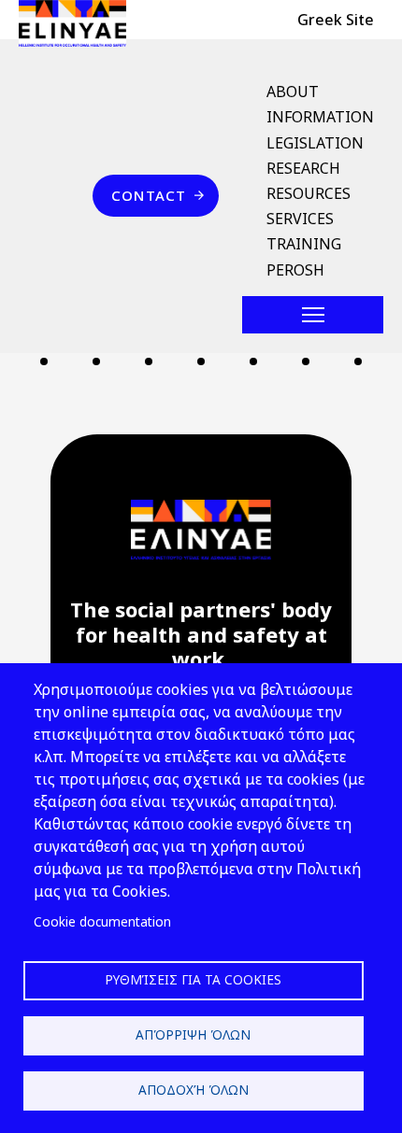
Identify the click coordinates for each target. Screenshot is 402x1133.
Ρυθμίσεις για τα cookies (193, 979)
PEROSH (295, 270)
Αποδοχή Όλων (193, 1089)
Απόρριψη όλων (193, 1034)
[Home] (80, 23)
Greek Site (335, 19)
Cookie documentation (102, 921)
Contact (148, 195)
